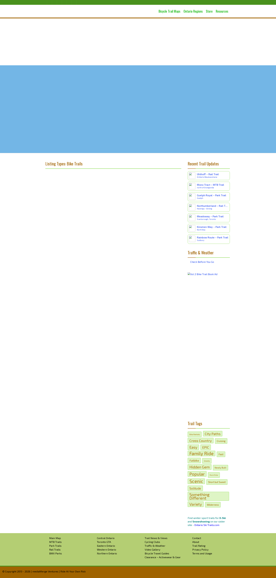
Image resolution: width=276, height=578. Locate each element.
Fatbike (194, 460)
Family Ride (201, 453)
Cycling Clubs (152, 541)
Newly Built (220, 467)
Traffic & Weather (155, 545)
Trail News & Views (156, 538)
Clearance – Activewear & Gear (163, 557)
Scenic (196, 481)
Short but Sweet (217, 482)
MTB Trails (55, 541)
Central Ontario (106, 538)
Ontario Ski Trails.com (206, 524)
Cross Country (200, 440)
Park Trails (55, 545)
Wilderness (213, 504)
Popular (197, 473)
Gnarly (207, 461)
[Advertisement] (138, 41)
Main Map (55, 538)
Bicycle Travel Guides (157, 553)
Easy (193, 447)
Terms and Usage (202, 553)
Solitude (195, 488)
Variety (195, 504)
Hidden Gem (199, 467)
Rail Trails (55, 549)
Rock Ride (214, 475)
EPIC (205, 447)
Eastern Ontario (106, 545)
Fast (220, 454)
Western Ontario (106, 549)
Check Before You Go (202, 261)
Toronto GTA (104, 541)
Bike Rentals (194, 434)
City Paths (213, 434)
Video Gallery (152, 549)
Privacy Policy (200, 549)
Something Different (199, 496)
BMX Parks (55, 553)
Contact (196, 538)
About (195, 541)
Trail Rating (198, 545)
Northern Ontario (107, 553)
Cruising (221, 441)
